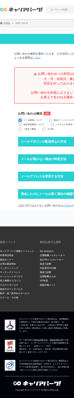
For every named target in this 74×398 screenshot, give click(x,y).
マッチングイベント (10, 272)
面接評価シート (48, 284)
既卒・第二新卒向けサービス (15, 293)
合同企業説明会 (8, 263)
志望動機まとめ (48, 276)
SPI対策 (44, 280)
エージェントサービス (11, 276)
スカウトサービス (9, 284)
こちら (37, 57)
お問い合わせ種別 (30, 113)
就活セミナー (7, 259)
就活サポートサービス (11, 289)
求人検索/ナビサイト (10, 280)
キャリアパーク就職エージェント (17, 251)
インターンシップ (9, 268)
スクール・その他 (9, 297)
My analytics (47, 251)
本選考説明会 (7, 255)
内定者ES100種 (48, 268)
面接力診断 (45, 272)
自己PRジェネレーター (51, 259)
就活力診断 (45, 263)
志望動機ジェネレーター (52, 255)
